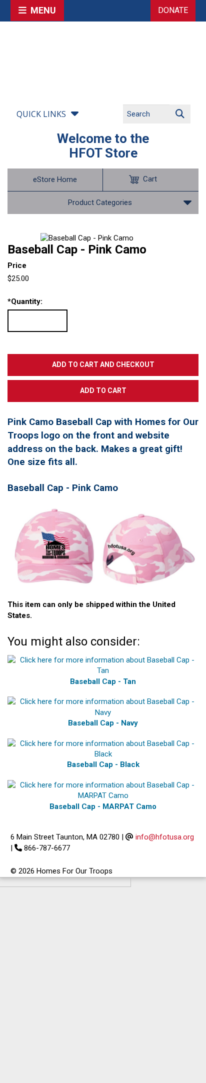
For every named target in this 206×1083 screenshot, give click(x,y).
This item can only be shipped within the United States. (92, 610)
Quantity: (25, 301)
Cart (150, 179)
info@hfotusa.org (165, 837)
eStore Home (55, 179)
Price (17, 265)
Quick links (41, 114)
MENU (41, 10)
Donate (173, 10)
